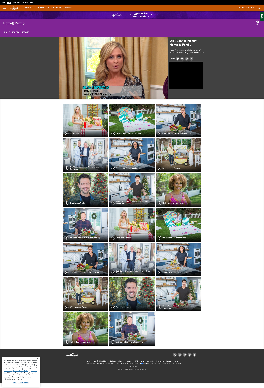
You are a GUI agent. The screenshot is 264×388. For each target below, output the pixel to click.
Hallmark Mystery (91, 361)
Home (7, 32)
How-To (25, 32)
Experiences (16, 2)
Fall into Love (54, 8)
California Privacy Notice (20, 371)
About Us (121, 361)
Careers (142, 361)
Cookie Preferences (164, 364)
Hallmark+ (113, 361)
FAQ (136, 361)
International (160, 361)
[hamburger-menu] (4, 8)
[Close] (37, 359)
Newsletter (100, 364)
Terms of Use (120, 364)
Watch (9, 2)
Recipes (15, 32)
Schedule (29, 8)
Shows (68, 8)
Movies (41, 8)
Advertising (150, 361)
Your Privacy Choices (149, 364)
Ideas (31, 2)
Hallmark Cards (176, 364)
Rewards (25, 2)
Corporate (169, 361)
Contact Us (129, 361)
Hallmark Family (103, 361)
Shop (3, 2)
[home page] (14, 8)
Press (176, 361)
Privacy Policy (110, 364)
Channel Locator (246, 8)
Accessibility (133, 366)
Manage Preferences (21, 383)
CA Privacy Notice (132, 364)
